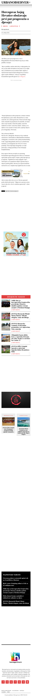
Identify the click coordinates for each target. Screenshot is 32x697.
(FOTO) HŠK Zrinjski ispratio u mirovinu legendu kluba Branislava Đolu (20, 349)
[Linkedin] (16, 36)
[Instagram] (7, 682)
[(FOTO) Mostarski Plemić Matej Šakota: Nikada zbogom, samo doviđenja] (5, 316)
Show (5, 26)
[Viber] (30, 36)
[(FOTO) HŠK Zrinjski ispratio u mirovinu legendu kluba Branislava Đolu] (5, 349)
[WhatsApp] (13, 36)
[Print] (23, 36)
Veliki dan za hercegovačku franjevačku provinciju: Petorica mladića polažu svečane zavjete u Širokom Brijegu (20, 304)
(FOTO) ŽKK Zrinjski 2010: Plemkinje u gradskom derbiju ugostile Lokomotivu (8, 430)
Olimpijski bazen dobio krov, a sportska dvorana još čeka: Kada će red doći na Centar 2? (20, 337)
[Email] (20, 36)
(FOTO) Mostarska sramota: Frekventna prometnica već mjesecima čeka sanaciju (20, 326)
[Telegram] (26, 36)
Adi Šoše (8, 191)
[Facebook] (2, 36)
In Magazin (22, 76)
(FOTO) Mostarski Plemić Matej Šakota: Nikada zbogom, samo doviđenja (20, 315)
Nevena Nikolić (14, 191)
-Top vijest (15, 309)
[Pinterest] (9, 36)
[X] (6, 36)
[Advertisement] (16, 211)
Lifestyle (14, 26)
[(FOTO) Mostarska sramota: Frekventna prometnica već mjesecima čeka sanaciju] (5, 327)
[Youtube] (27, 682)
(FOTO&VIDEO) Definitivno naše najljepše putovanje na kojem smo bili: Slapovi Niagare (23, 431)
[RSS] (19, 682)
